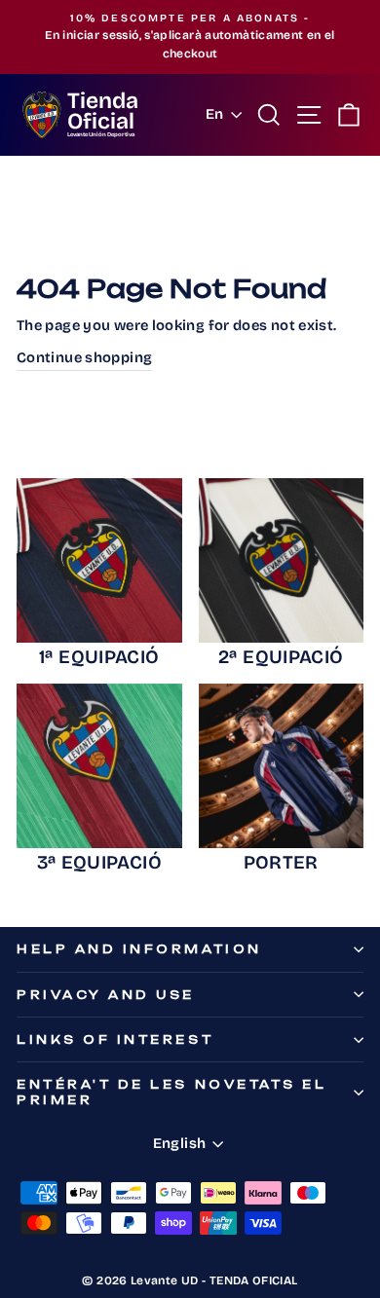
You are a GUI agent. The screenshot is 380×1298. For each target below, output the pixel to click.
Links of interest (115, 1039)
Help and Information (139, 949)
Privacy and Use (106, 994)
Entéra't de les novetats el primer (171, 1091)
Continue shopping (84, 357)
